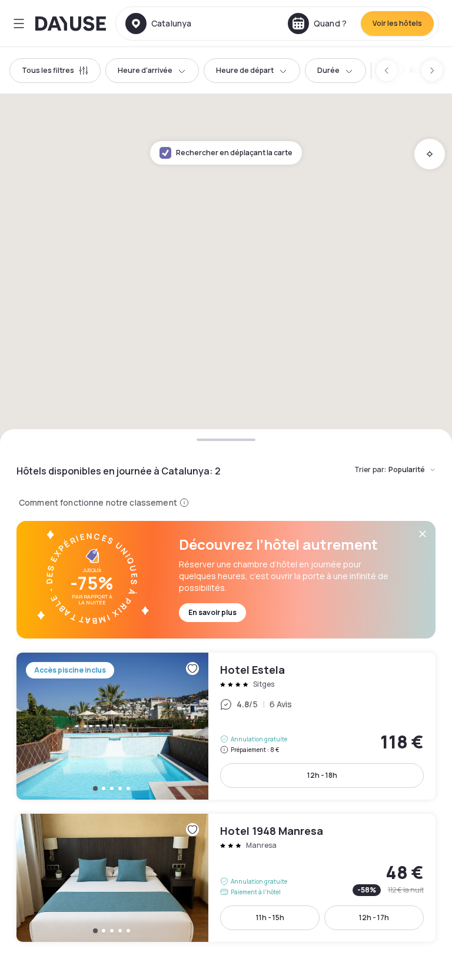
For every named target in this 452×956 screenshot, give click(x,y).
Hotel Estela (226, 726)
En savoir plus (212, 612)
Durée (328, 70)
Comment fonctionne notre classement (98, 502)
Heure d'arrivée (145, 70)
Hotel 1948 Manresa (226, 878)
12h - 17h (374, 917)
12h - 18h (322, 775)
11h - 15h (270, 917)
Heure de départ (245, 70)
